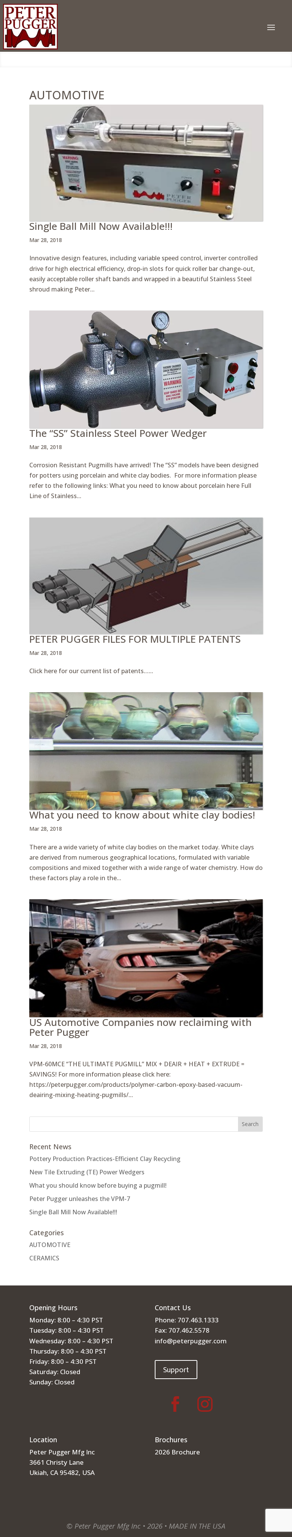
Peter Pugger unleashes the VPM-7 (79, 1199)
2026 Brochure (177, 1452)
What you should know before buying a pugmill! (98, 1185)
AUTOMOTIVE (49, 1245)
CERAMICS (44, 1258)
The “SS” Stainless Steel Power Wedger (118, 433)
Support (176, 1369)
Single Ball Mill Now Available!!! (101, 226)
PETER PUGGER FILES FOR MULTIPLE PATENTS (135, 639)
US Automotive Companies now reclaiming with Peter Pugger (140, 1027)
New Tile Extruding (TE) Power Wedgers (86, 1172)
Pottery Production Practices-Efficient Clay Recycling (105, 1159)
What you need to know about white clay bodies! (142, 815)
